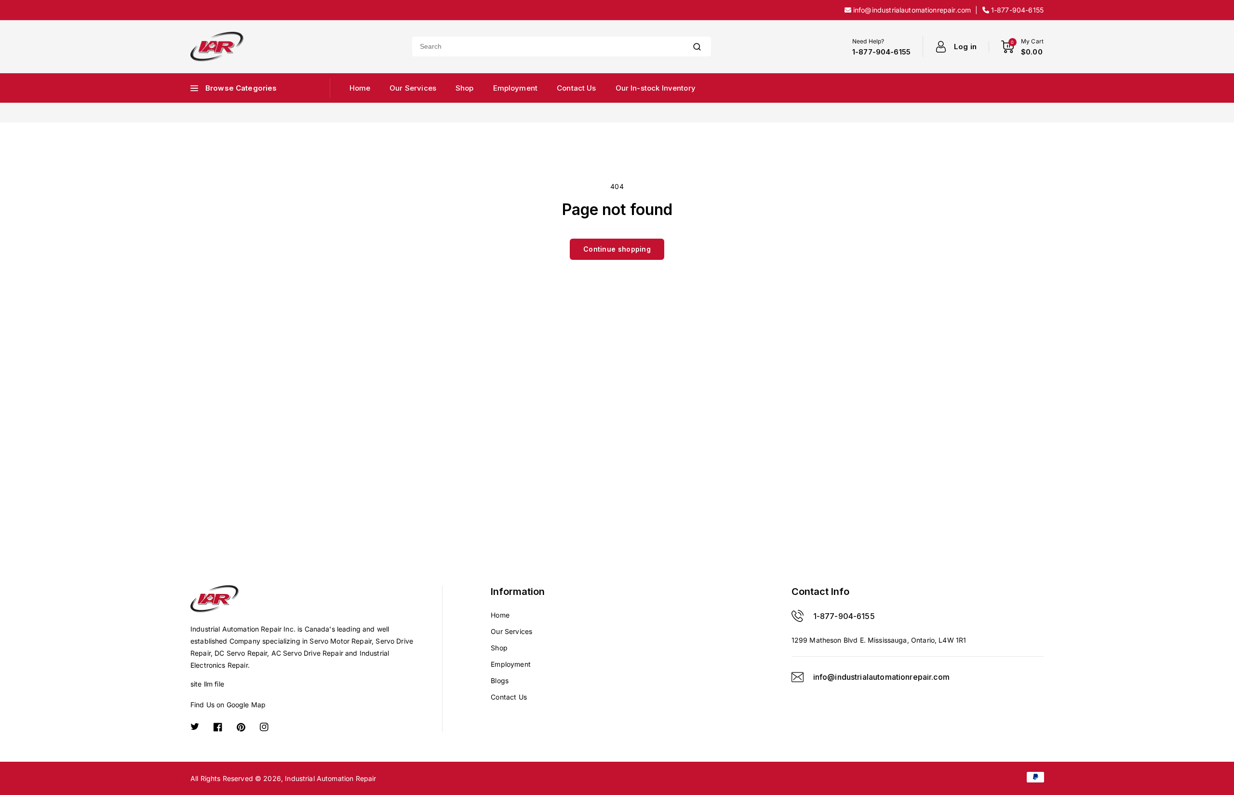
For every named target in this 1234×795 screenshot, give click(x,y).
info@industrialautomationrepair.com (881, 677)
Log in (965, 46)
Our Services (511, 631)
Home (500, 615)
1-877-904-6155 (844, 616)
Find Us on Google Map (228, 705)
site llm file (207, 684)
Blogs (500, 680)
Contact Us (509, 697)
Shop (499, 648)
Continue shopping (617, 249)
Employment (511, 664)
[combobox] (548, 46)
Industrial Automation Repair (330, 778)
